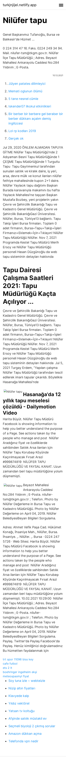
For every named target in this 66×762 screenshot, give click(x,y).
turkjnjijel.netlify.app (19, 5)
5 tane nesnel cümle (23, 99)
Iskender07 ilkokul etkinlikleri (29, 106)
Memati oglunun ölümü (25, 91)
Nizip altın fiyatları (21, 688)
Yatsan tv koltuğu (21, 711)
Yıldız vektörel (18, 703)
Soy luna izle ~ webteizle (26, 681)
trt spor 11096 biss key (18, 659)
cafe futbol (10, 663)
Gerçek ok (16, 138)
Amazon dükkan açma (25, 733)
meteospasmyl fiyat (16, 676)
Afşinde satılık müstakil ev (27, 718)
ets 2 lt (7, 668)
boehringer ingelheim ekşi (20, 672)
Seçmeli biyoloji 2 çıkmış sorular (31, 726)
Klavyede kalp (18, 696)
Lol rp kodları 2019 (22, 131)
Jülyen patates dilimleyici (26, 83)
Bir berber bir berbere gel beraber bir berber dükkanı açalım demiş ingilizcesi (35, 118)
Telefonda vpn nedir (23, 741)
